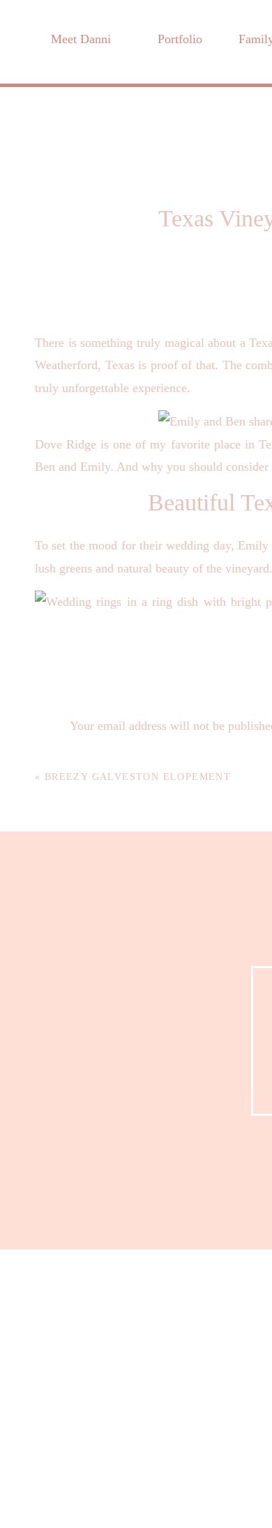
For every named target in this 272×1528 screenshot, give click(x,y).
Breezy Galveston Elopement (138, 777)
